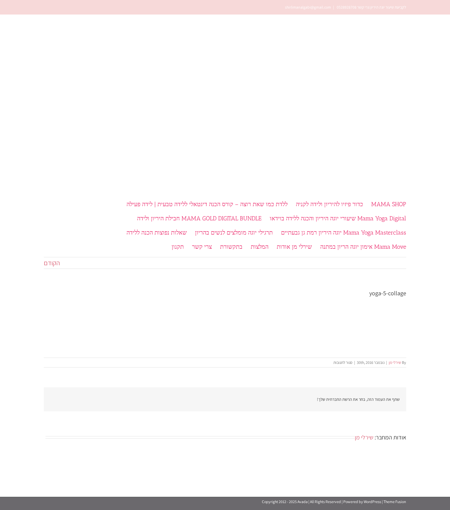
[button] (145, 246)
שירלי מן (395, 362)
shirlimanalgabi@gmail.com (308, 7)
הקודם (52, 263)
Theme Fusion (394, 501)
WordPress (372, 501)
